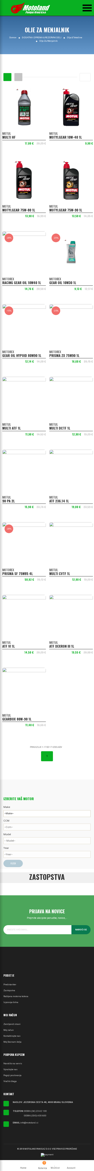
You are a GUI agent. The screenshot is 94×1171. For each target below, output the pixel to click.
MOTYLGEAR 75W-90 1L (65, 209)
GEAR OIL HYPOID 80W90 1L (21, 355)
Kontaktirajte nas (12, 1036)
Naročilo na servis (12, 1063)
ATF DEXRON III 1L (61, 646)
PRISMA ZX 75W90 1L (64, 355)
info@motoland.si (29, 1122)
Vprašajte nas (10, 1069)
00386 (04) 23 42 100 (35, 1111)
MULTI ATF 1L (11, 427)
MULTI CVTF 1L (59, 573)
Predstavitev (9, 984)
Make (6, 807)
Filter (13, 863)
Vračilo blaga (10, 1081)
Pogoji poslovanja (12, 1075)
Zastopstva (9, 990)
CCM (6, 820)
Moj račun (8, 1030)
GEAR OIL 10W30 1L (62, 282)
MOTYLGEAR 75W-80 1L (18, 209)
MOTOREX (8, 278)
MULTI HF (9, 137)
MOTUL (6, 133)
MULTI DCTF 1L (59, 427)
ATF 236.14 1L (59, 500)
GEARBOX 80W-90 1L (16, 718)
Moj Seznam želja (12, 1042)
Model (7, 834)
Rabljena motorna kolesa (15, 996)
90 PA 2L (8, 500)
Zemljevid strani (12, 1024)
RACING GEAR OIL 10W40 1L (21, 282)
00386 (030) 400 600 (35, 1115)
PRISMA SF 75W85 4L (17, 573)
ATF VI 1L (8, 646)
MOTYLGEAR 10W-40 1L (65, 137)
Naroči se (81, 930)
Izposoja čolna (10, 1002)
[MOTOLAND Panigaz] (30, 8)
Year (6, 848)
